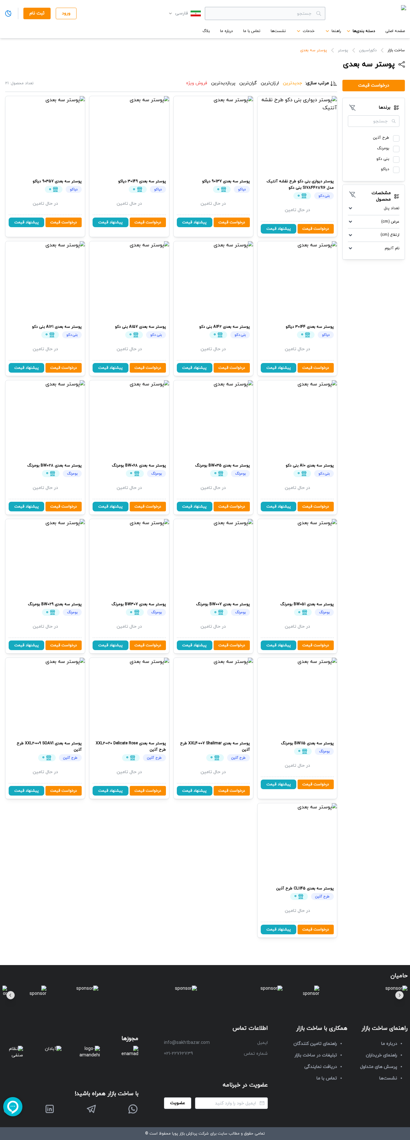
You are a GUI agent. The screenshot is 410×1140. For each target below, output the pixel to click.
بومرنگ (383, 148)
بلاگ (206, 31)
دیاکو (385, 169)
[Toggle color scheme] (8, 13)
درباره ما (226, 31)
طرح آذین (381, 137)
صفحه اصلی (395, 31)
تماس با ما (251, 31)
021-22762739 (178, 1054)
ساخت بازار (396, 50)
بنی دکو (382, 158)
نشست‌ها (278, 31)
